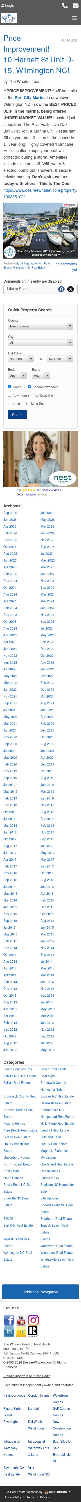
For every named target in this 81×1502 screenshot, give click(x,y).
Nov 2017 (47, 832)
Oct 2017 (9, 839)
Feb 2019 (10, 798)
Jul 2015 (9, 927)
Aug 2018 (47, 811)
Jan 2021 (10, 730)
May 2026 (47, 519)
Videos (45, 1239)
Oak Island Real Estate (56, 1164)
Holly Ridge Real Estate (57, 1123)
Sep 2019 (10, 777)
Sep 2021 (10, 703)
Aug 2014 (10, 961)
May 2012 (47, 1049)
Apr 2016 (47, 893)
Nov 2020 (10, 737)
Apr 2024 (9, 601)
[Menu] (74, 17)
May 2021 (10, 716)
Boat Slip (46, 395)
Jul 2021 (9, 709)
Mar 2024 (47, 601)
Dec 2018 (10, 805)
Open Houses (13, 1177)
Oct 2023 (9, 621)
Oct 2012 (9, 1036)
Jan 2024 (47, 608)
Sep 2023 (47, 621)
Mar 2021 (10, 723)
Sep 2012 (47, 1036)
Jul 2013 (46, 1002)
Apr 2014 (9, 975)
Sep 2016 (10, 879)
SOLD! (8, 1218)
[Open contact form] (76, 4)
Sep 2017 (47, 839)
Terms (31, 1497)
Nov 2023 (47, 614)
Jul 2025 (46, 553)
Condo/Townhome (45, 387)
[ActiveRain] (21, 1331)
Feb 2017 (10, 866)
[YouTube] (21, 1320)
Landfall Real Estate (54, 1130)
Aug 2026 (10, 512)
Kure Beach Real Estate (20, 1130)
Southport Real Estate (56, 1218)
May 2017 (47, 852)
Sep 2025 (47, 546)
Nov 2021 (10, 696)
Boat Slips (47, 1075)
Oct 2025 (9, 546)
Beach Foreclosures (17, 1069)
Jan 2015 (47, 941)
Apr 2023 (9, 642)
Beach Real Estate (53, 1069)
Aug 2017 (10, 845)
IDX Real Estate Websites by (23, 1492)
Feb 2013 (10, 1022)
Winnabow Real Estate (56, 1252)
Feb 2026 (10, 533)
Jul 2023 (46, 628)
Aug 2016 (47, 879)
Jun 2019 (47, 784)
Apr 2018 (47, 818)
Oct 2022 (47, 655)
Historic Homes (14, 1123)
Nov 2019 (10, 771)
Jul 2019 (9, 784)
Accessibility (12, 1497)
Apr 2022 (47, 675)
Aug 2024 (10, 594)
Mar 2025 (47, 567)
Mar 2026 (47, 526)
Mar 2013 (47, 1015)
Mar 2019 (47, 791)
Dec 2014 (10, 947)
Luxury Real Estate (54, 1143)
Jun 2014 (10, 968)
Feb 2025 (10, 574)
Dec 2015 (47, 907)
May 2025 (47, 560)
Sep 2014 (47, 954)
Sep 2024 (47, 587)
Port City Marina (30, 97)
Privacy (45, 1497)
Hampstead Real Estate (57, 1116)
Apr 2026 (9, 526)
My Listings (22, 263)
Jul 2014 (46, 961)
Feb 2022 (47, 682)
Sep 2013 (47, 995)
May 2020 (10, 757)
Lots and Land (50, 1137)
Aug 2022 (47, 662)
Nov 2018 (47, 805)
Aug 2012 (10, 1043)
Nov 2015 (10, 913)
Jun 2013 (10, 1009)
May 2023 (47, 635)
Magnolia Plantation (54, 1150)
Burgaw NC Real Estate (57, 1096)
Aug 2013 (10, 1002)
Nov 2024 (47, 580)
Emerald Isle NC (52, 1109)
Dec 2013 (10, 988)
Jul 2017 (46, 845)
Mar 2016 (10, 900)
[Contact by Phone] (65, 4)
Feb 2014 (10, 981)
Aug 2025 (10, 553)
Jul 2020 (9, 750)
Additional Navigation (40, 1291)
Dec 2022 (47, 648)
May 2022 (10, 675)
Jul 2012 (46, 1043)
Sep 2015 (10, 920)
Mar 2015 (47, 934)
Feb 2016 (47, 900)
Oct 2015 (47, 913)
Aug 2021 (47, 703)
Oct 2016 (47, 873)
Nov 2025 (47, 540)
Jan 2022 (10, 689)
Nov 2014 (47, 947)
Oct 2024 (9, 587)
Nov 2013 (47, 988)
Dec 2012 (10, 1029)
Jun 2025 (10, 560)
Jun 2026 (10, 519)
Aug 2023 (10, 628)
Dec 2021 (47, 689)
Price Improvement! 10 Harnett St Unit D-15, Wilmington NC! (38, 53)
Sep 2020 (10, 743)
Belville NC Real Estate (19, 1075)
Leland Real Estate (16, 1137)
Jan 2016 (10, 907)
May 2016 (10, 893)
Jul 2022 (9, 669)
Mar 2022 (10, 682)
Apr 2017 (9, 859)
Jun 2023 (10, 635)
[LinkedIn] (9, 1331)
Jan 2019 (47, 798)
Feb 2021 (47, 723)
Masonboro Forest (16, 1157)
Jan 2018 (10, 832)
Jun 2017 (10, 852)
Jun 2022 (47, 669)
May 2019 (10, 791)
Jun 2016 (47, 886)
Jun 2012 (10, 1049)
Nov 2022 (10, 655)
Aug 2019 (47, 777)
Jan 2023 (10, 648)
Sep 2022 (10, 662)
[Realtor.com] (33, 1331)
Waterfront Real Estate (56, 1245)
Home (17, 387)
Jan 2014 (47, 981)
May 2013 (47, 1009)
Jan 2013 (47, 1022)
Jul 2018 (9, 818)
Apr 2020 (47, 757)
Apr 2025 (9, 567)
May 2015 (10, 934)
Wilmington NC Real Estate (29, 267)
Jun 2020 (47, 750)
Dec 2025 (10, 540)
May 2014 (47, 968)
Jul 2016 (9, 886)
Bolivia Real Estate (16, 1082)
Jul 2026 (46, 512)
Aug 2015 (47, 920)
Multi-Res (38, 403)
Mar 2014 (47, 975)
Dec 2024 (10, 580)
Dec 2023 (10, 614)
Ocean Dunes (50, 1171)
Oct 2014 (9, 954)
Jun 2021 (47, 709)
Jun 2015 (47, 927)
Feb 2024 (10, 608)
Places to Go (49, 1177)
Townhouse (21, 395)
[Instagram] (33, 1320)
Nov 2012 (47, 1029)
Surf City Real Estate (18, 1225)
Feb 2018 (47, 825)
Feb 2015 (10, 941)
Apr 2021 (47, 716)
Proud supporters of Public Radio (26, 1376)
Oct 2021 (47, 696)
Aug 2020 (47, 743)
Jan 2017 (47, 866)
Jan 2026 (47, 533)
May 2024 (47, 594)
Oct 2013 (9, 995)
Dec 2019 (47, 764)
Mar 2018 (10, 825)
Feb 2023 (47, 642)
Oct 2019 (47, 771)
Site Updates (49, 1198)
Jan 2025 (47, 574)
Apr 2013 (9, 1015)
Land (16, 403)
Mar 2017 (47, 859)
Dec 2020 (47, 730)
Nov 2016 (10, 873)
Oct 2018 (9, 811)
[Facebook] (9, 1320)
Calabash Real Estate (55, 1103)
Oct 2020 (47, 737)
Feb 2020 (10, 764)
